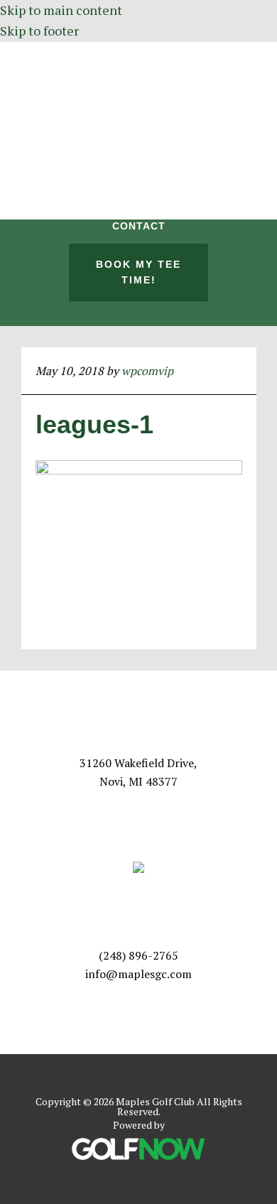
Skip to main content (61, 9)
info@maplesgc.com (138, 974)
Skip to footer (39, 30)
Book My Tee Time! (138, 272)
